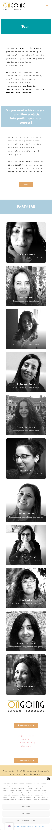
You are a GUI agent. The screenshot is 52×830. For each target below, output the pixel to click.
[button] (48, 779)
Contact (26, 746)
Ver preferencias (26, 820)
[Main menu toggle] (46, 6)
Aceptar (26, 807)
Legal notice (39, 826)
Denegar (26, 814)
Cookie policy (26, 742)
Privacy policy (26, 826)
